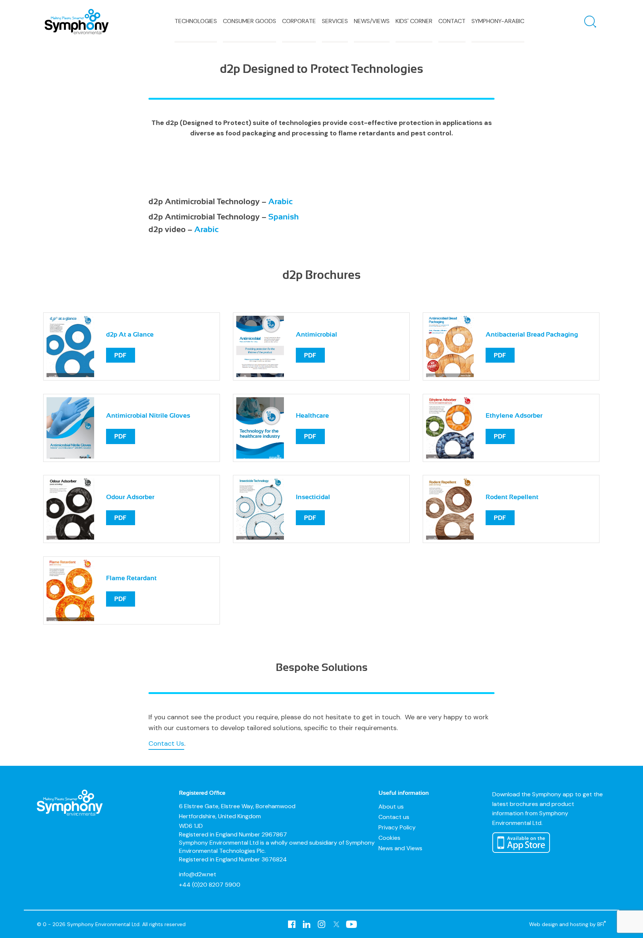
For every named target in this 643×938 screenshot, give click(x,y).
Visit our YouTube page (351, 924)
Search (590, 21)
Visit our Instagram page (321, 924)
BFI (601, 923)
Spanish (283, 216)
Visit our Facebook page (291, 924)
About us (391, 806)
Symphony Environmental (77, 21)
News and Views (400, 848)
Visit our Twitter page (336, 924)
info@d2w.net (197, 874)
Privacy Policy (397, 827)
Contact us (393, 817)
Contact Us (166, 743)
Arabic (280, 201)
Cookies (389, 838)
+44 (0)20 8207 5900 (209, 885)
